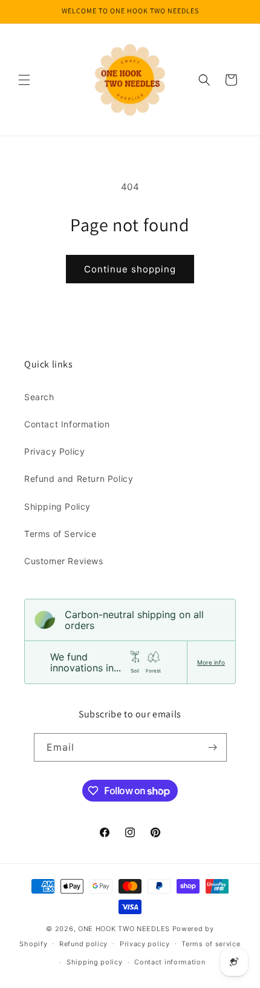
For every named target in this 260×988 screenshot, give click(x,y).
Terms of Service (60, 534)
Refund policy (83, 944)
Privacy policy (145, 944)
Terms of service (210, 944)
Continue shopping (130, 269)
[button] (24, 80)
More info (211, 662)
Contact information (169, 962)
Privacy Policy (54, 451)
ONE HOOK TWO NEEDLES (124, 928)
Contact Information (66, 424)
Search (39, 397)
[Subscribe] (213, 747)
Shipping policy (95, 962)
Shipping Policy (57, 506)
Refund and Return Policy (78, 478)
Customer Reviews (63, 561)
